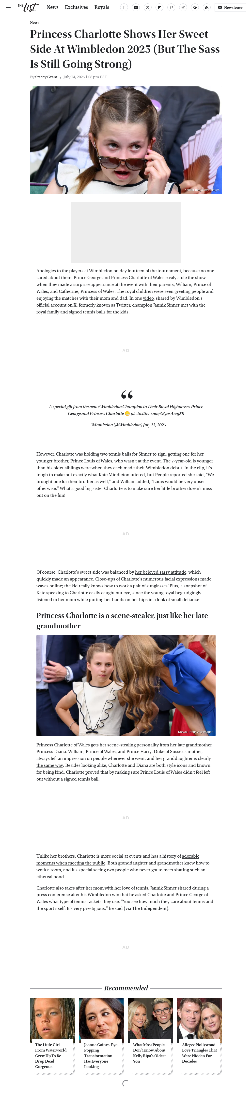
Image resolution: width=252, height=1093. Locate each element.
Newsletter (233, 7)
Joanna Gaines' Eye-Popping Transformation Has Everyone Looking (101, 1055)
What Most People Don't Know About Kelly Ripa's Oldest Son (149, 1053)
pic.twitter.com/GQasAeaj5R (157, 413)
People (162, 474)
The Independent (149, 908)
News (53, 7)
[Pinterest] (171, 7)
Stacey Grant (46, 77)
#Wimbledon (110, 406)
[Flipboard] (159, 7)
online (55, 586)
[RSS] (207, 7)
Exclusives (76, 7)
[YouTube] (136, 7)
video (148, 298)
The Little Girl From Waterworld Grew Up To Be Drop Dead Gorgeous (50, 1055)
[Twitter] (148, 7)
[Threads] (183, 7)
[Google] (195, 7)
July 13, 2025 (154, 425)
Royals (101, 7)
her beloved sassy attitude (160, 572)
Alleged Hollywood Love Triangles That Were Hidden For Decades (199, 1053)
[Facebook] (124, 7)
